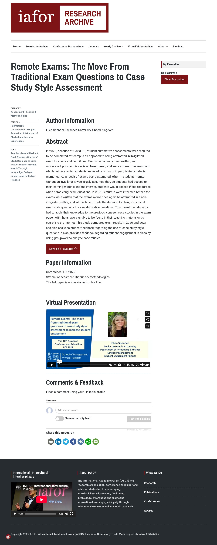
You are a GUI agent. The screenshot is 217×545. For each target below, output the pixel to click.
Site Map (178, 46)
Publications (151, 492)
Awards (148, 510)
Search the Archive (36, 46)
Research (150, 483)
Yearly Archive (112, 46)
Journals (93, 46)
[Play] (15, 513)
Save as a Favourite (61, 248)
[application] (41, 499)
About (161, 46)
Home (17, 46)
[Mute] (66, 513)
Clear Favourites (174, 79)
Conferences (152, 501)
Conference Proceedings (68, 46)
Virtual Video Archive (140, 46)
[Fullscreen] (71, 513)
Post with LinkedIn (139, 418)
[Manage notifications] (8, 536)
